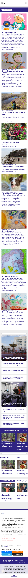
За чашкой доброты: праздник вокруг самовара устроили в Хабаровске (13, 377)
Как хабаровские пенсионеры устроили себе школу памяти (13, 424)
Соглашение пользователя (7, 540)
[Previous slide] (23, 430)
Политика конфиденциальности (8, 538)
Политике (10, 571)
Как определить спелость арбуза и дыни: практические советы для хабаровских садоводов (14, 417)
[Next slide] (26, 430)
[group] (8, 468)
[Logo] (7, 3)
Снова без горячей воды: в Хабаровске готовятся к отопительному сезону (13, 364)
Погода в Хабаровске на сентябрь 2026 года (13, 410)
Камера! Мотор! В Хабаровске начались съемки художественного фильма (13, 371)
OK (14, 575)
